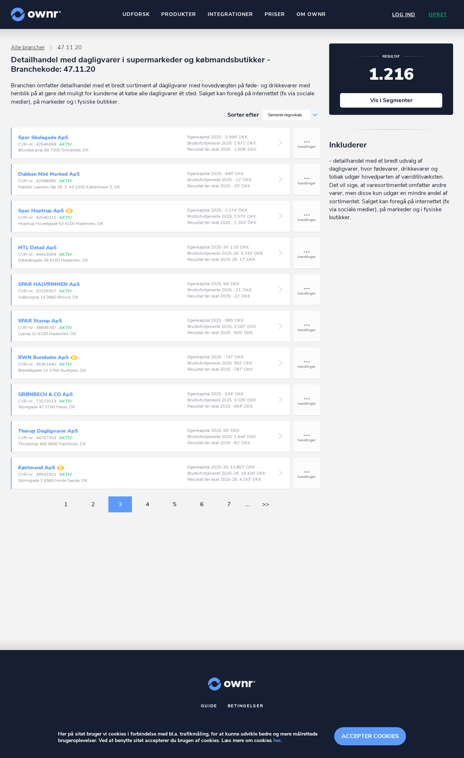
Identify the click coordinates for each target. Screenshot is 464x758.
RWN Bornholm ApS (43, 357)
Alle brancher (28, 47)
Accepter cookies (370, 736)
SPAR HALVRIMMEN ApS (49, 284)
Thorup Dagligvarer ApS (48, 431)
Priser (275, 14)
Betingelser (246, 706)
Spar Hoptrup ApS (41, 211)
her (277, 740)
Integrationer (230, 14)
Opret (437, 14)
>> (265, 504)
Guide (209, 706)
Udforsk (136, 14)
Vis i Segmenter (391, 100)
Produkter (178, 14)
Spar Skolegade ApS (43, 137)
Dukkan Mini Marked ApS (49, 174)
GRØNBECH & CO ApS (45, 394)
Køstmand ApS (36, 468)
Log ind (403, 14)
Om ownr (311, 14)
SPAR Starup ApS (40, 320)
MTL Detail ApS (37, 247)
